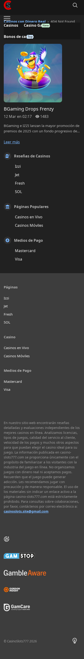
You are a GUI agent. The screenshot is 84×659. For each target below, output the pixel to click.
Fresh (20, 183)
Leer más (12, 142)
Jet (17, 174)
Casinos (11, 25)
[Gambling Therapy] (42, 589)
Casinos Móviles (29, 225)
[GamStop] (42, 556)
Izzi (18, 166)
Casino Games (37, 25)
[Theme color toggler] (74, 641)
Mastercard (25, 250)
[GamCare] (17, 609)
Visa (18, 259)
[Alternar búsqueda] (75, 5)
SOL (18, 191)
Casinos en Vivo (28, 217)
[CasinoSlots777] (7, 5)
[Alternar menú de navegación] (7, 18)
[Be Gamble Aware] (42, 573)
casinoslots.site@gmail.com (26, 511)
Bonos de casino (19, 36)
